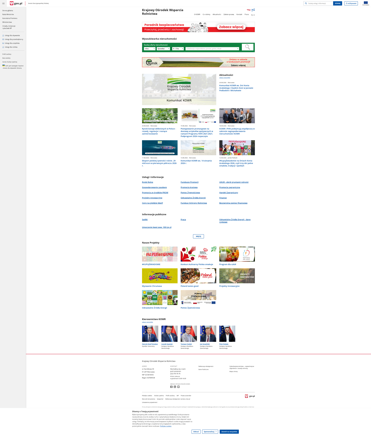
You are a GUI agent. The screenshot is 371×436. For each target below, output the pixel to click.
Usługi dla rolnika (10, 47)
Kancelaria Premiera (9, 18)
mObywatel (352, 3)
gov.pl (252, 399)
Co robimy (206, 14)
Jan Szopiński (205, 344)
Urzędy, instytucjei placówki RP (8, 27)
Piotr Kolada (223, 344)
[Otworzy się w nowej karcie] (171, 387)
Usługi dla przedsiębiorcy (13, 39)
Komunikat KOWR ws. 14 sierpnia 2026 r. (196, 161)
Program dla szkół (227, 264)
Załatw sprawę (229, 14)
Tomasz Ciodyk (186, 344)
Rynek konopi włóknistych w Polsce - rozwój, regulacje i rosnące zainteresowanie (159, 131)
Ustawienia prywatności (149, 402)
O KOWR (197, 14)
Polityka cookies (147, 395)
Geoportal (160, 399)
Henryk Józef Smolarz (150, 344)
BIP (178, 395)
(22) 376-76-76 (175, 374)
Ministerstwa (7, 22)
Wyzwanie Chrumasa (152, 286)
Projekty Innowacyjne (229, 286)
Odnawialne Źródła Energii (154, 308)
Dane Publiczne (203, 369)
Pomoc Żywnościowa (190, 308)
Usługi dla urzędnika (12, 43)
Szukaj (337, 3)
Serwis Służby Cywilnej (9, 62)
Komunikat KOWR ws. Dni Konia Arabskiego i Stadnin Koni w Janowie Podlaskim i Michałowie (236, 88)
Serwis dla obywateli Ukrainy (12, 67)
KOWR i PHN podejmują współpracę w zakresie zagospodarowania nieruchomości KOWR (237, 131)
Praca (247, 14)
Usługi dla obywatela (12, 35)
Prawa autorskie (186, 395)
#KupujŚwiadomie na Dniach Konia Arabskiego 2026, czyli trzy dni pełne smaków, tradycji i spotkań (236, 163)
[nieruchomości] (198, 27)
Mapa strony (233, 371)
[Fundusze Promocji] (198, 62)
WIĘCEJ (198, 236)
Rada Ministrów (8, 14)
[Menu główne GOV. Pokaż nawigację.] (3, 3)
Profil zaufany (6, 54)
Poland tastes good (189, 286)
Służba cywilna (159, 395)
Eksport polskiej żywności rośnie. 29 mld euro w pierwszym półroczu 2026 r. (159, 163)
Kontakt (239, 14)
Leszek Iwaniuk (167, 344)
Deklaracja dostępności (205, 366)
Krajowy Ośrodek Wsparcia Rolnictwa (162, 12)
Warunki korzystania (148, 399)
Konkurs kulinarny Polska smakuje (197, 264)
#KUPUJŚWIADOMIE (151, 264)
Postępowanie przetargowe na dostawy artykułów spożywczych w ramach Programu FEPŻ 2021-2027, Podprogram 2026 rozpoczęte (197, 132)
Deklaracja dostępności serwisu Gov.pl (177, 399)
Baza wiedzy (6, 58)
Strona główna (9, 10)
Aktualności (217, 14)
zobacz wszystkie (224, 78)
